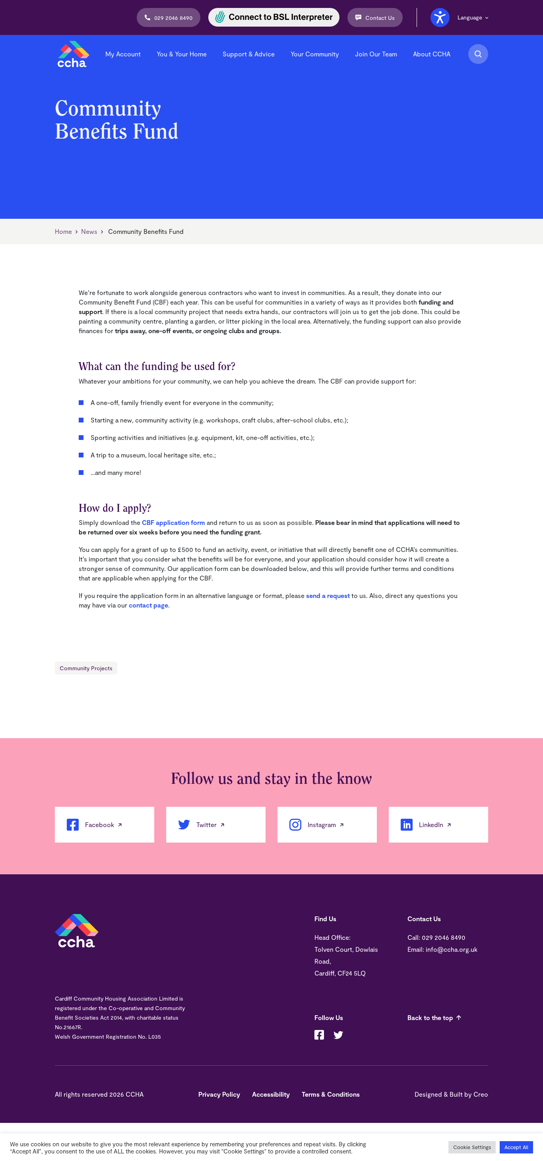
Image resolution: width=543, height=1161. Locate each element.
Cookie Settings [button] (472, 1147)
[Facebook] (319, 1035)
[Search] (478, 54)
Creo (480, 1094)
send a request (328, 595)
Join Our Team (376, 54)
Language (470, 17)
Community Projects (86, 668)
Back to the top (430, 1017)
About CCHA (431, 54)
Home (63, 231)
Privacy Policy (219, 1094)
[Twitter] (338, 1035)
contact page (148, 605)
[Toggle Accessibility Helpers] (440, 17)
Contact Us (380, 17)
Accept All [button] (516, 1147)
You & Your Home (182, 54)
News (89, 231)
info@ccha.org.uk (451, 949)
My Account (123, 54)
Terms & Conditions (331, 1094)
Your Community (315, 54)
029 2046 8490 (173, 17)
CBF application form (173, 522)
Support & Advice (249, 54)
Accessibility (271, 1094)
